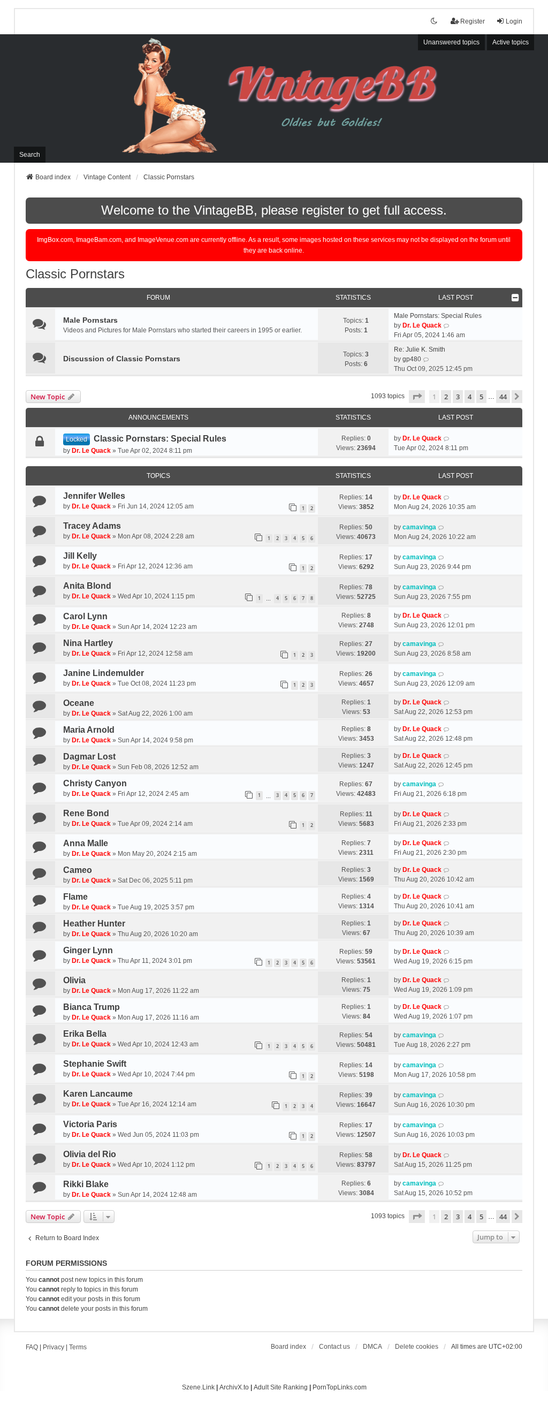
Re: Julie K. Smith (419, 349)
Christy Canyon (95, 783)
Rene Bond (86, 813)
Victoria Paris (90, 1124)
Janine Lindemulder (103, 673)
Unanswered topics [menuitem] (451, 42)
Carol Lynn (85, 616)
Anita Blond (87, 585)
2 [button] (446, 396)
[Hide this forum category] (515, 297)
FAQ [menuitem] (32, 1347)
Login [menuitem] (514, 21)
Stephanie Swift (94, 1063)
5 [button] (481, 396)
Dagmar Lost (89, 756)
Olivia (74, 980)
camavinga (419, 527)
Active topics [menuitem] (510, 42)
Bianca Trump (91, 1007)
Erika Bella (84, 1033)
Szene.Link (198, 1387)
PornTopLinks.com (340, 1387)
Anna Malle (85, 843)
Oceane (78, 703)
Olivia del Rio (89, 1154)
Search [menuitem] (29, 154)
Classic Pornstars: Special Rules (160, 438)
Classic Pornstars (75, 274)
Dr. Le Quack (422, 325)
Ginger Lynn (88, 950)
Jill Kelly (80, 555)
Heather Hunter (94, 923)
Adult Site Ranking (281, 1387)
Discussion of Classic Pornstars (121, 358)
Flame (75, 896)
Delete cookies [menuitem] (416, 1346)
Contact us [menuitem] (334, 1346)
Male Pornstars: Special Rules (438, 316)
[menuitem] (372, 1346)
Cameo (77, 870)
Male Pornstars (90, 320)
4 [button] (469, 396)
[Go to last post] (446, 438)
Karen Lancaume (98, 1093)
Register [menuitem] (472, 21)
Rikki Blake (86, 1184)
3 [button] (458, 396)
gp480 (411, 359)
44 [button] (503, 396)
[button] (417, 396)
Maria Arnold (89, 729)
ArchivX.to (234, 1387)
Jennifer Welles (94, 495)
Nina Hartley (88, 643)
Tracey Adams (92, 525)
